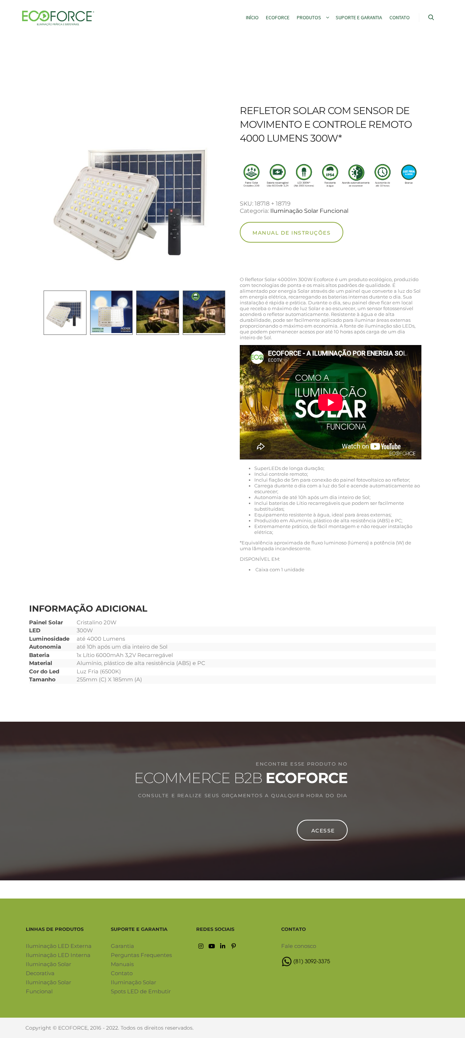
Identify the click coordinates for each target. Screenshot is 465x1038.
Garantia (122, 945)
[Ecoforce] (58, 17)
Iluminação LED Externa (59, 945)
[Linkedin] (222, 946)
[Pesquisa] (431, 17)
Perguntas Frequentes (141, 955)
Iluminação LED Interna (58, 955)
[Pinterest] (233, 946)
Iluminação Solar (133, 982)
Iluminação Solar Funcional (309, 210)
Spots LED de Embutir (141, 991)
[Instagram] (201, 946)
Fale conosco (298, 945)
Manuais (122, 964)
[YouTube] (212, 946)
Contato (122, 973)
